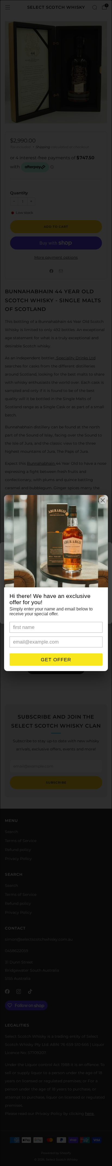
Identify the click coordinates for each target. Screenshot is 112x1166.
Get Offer (56, 659)
